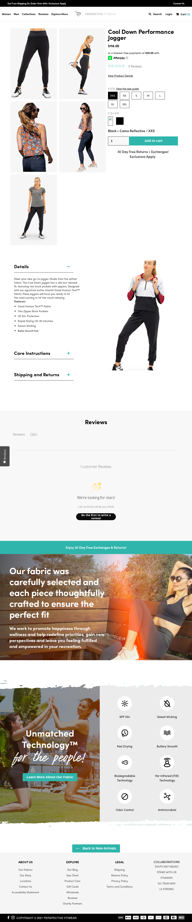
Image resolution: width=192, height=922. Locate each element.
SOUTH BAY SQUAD (166, 866)
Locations (25, 881)
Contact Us (178, 3)
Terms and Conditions (119, 886)
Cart (185, 14)
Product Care (72, 881)
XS (124, 95)
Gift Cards (73, 886)
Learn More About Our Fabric (50, 777)
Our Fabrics (25, 869)
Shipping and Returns (36, 374)
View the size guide (127, 88)
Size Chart (72, 875)
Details (21, 266)
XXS (112, 95)
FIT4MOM (166, 878)
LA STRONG (166, 889)
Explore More (59, 14)
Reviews (43, 14)
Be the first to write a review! (96, 516)
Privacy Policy (119, 881)
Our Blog (72, 869)
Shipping (119, 869)
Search (157, 14)
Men (16, 14)
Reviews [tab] (19, 434)
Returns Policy (119, 875)
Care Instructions (32, 353)
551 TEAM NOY (167, 883)
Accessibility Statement (25, 892)
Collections (29, 14)
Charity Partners (72, 903)
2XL (124, 104)
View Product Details (120, 75)
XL (112, 104)
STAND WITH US (166, 872)
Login (169, 14)
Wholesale (72, 892)
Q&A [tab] (33, 434)
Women (6, 14)
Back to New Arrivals (99, 848)
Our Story (25, 875)
